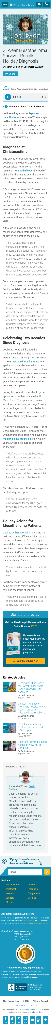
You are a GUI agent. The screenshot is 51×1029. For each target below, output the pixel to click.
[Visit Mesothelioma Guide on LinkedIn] (38, 1020)
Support (10, 898)
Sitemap (32, 898)
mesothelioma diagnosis (25, 361)
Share (11, 73)
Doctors (31, 885)
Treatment (11, 889)
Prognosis (33, 889)
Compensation (35, 893)
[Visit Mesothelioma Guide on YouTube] (32, 1020)
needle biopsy (26, 170)
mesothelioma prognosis (17, 438)
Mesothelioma (13, 885)
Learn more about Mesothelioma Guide (34, 923)
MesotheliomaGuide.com (22, 4)
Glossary (10, 902)
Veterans (10, 893)
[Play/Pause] (8, 97)
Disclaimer (33, 1005)
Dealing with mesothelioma (18, 532)
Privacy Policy (19, 1005)
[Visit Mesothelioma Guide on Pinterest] (45, 1020)
